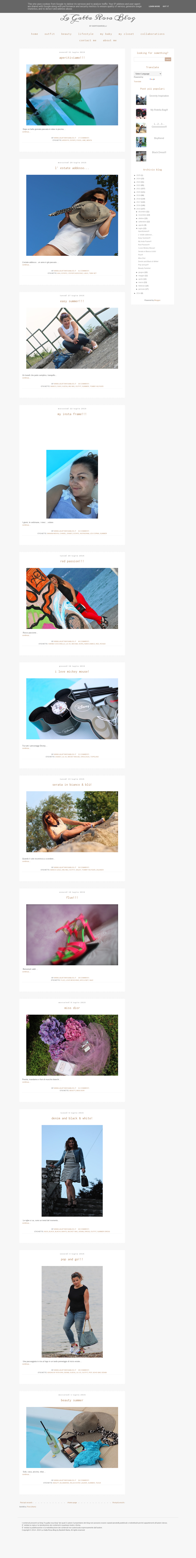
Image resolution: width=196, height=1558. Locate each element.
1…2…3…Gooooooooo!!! (159, 125)
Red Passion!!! (72, 561)
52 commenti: (84, 531)
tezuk (98, 1483)
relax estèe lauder (78, 1483)
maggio (141, 276)
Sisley (78, 870)
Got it (166, 6)
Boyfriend (159, 138)
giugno (141, 272)
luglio (140, 228)
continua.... (26, 132)
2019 (138, 195)
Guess (65, 386)
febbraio (141, 286)
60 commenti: (84, 641)
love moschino (72, 980)
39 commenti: (84, 978)
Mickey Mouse (74, 757)
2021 (138, 189)
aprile (140, 279)
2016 (138, 205)
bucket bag (73, 1231)
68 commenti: (84, 1229)
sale (91, 980)
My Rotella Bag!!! (159, 110)
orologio (85, 757)
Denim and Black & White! (72, 1118)
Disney (69, 533)
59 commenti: (84, 867)
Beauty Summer (72, 1400)
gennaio (141, 289)
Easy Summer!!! (72, 301)
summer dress (103, 1231)
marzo (141, 282)
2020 (138, 192)
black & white (61, 1231)
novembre (142, 215)
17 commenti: (84, 138)
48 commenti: (84, 1370)
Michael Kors (77, 644)
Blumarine (64, 1483)
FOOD (78, 140)
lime (84, 140)
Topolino (94, 757)
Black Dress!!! (159, 152)
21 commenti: (84, 754)
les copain (94, 533)
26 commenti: (84, 384)
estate (73, 140)
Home (34, 33)
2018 (138, 199)
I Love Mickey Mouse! (72, 671)
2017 (138, 202)
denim (81, 1231)
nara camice (89, 644)
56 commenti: (84, 1480)
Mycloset (84, 980)
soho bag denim (100, 1372)
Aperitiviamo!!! (72, 57)
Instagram (84, 533)
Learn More (154, 6)
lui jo (68, 644)
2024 (138, 179)
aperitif (65, 140)
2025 (138, 175)
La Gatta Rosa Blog (98, 17)
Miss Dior (72, 1008)
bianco (54, 386)
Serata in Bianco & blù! (72, 784)
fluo (63, 980)
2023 (138, 182)
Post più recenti (26, 1503)
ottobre (141, 218)
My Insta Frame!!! (72, 414)
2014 (138, 293)
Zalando (100, 870)
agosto (141, 225)
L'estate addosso (75, 273)
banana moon (53, 533)
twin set (93, 273)
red (97, 644)
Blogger (157, 300)
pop (90, 1372)
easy (59, 386)
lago (86, 273)
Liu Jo (64, 757)
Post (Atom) (31, 1507)
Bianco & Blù (55, 870)
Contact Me (88, 40)
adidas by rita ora (55, 1372)
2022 (138, 185)
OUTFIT (78, 386)
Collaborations (153, 33)
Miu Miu (71, 386)
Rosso (103, 644)
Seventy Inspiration (159, 96)
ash (58, 273)
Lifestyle (86, 33)
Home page (72, 1503)
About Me (110, 40)
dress (87, 1231)
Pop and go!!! (72, 1259)
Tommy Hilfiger (96, 386)
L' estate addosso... (72, 168)
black (51, 1231)
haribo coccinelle (56, 644)
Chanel (63, 533)
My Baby (106, 33)
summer (85, 386)
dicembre (142, 212)
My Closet (126, 33)
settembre (142, 222)
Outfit (50, 33)
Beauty (66, 33)
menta (89, 140)
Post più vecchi (118, 1503)
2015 (138, 209)
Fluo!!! (72, 897)
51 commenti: (84, 271)
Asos (46, 1231)
